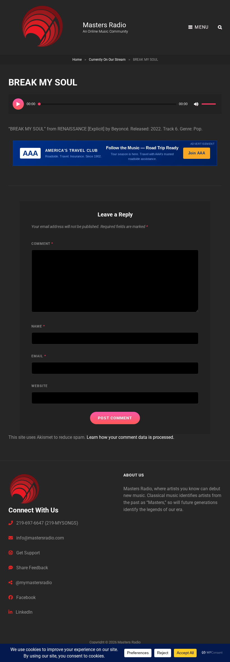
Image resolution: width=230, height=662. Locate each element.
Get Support (27, 552)
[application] (115, 104)
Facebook (25, 597)
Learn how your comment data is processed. (130, 437)
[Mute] (196, 104)
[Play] (18, 104)
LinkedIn (24, 612)
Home (77, 60)
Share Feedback (31, 567)
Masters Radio (104, 25)
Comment (42, 244)
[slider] (209, 104)
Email (38, 356)
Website (39, 386)
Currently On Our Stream (107, 60)
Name (38, 326)
